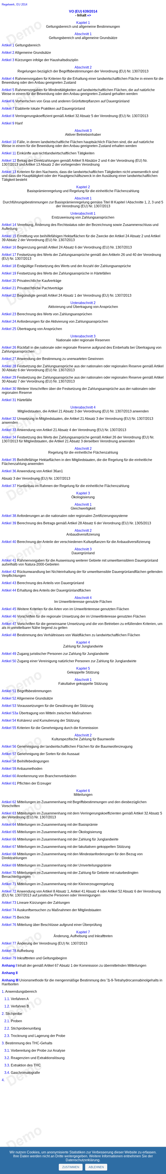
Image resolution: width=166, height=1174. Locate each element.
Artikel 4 (8, 78)
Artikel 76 (9, 925)
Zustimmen (70, 1167)
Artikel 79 (9, 958)
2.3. (7, 1036)
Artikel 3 (8, 60)
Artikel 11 (9, 153)
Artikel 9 (8, 123)
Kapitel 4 (83, 642)
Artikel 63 (9, 813)
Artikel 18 (9, 266)
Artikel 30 (9, 389)
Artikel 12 (9, 160)
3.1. (7, 1050)
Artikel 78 (9, 951)
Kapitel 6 (83, 791)
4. (3, 1080)
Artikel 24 (9, 321)
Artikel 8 (8, 116)
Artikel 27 (9, 359)
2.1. (7, 1021)
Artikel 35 (9, 460)
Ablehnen (96, 1167)
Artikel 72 (9, 891)
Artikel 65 (9, 832)
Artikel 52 (9, 698)
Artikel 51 (9, 691)
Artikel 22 (9, 295)
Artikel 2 (8, 52)
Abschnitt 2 (83, 67)
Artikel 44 (9, 590)
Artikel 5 (8, 90)
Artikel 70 (9, 873)
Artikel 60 (9, 776)
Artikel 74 (9, 910)
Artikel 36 (9, 471)
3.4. (7, 1072)
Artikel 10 (9, 142)
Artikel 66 (9, 839)
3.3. (7, 1065)
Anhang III (10, 980)
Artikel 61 (9, 783)
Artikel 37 (9, 486)
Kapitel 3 (83, 493)
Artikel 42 (9, 572)
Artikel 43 (9, 583)
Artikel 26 (9, 347)
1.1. (7, 999)
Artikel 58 (9, 761)
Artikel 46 (9, 616)
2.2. (7, 1028)
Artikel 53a (10, 713)
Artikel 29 (9, 377)
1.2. (7, 1006)
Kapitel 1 (83, 23)
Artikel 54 (9, 720)
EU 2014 (21, 4)
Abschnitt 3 (83, 130)
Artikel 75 (9, 917)
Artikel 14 (9, 225)
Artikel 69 (9, 865)
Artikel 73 (9, 902)
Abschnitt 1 (83, 34)
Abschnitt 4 (83, 598)
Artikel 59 (9, 768)
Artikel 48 (9, 635)
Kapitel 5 (83, 668)
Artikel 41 (9, 560)
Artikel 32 (9, 418)
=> (89, 15)
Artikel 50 (9, 661)
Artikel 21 (9, 288)
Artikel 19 (9, 273)
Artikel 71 (9, 884)
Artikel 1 (8, 45)
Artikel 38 (9, 516)
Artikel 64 (9, 824)
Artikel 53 (9, 706)
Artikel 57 (9, 754)
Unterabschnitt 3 (83, 336)
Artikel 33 (9, 430)
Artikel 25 (9, 329)
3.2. (7, 1058)
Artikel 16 (9, 247)
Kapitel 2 (83, 187)
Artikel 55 (9, 728)
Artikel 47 (9, 624)
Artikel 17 (9, 255)
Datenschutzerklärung (82, 1160)
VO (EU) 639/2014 (83, 11)
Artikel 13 (9, 172)
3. (3, 1043)
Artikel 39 (9, 523)
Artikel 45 (9, 609)
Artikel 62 (9, 802)
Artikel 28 (9, 366)
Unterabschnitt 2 (83, 303)
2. (3, 1013)
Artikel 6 (8, 101)
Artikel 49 (9, 654)
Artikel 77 (9, 943)
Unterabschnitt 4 (83, 407)
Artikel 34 (9, 437)
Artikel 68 (9, 854)
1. (3, 991)
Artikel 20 (9, 281)
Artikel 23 (9, 314)
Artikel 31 (9, 400)
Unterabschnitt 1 (83, 213)
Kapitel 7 (83, 932)
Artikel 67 (9, 847)
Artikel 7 (8, 108)
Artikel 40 (9, 542)
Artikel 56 (9, 746)
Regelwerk (8, 4)
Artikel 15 (9, 236)
